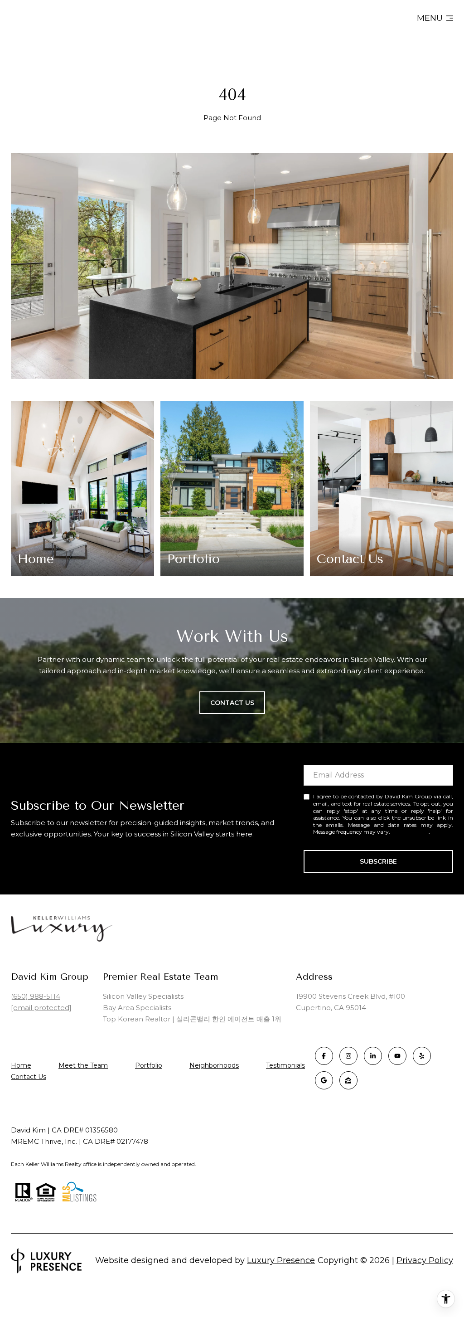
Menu (430, 18)
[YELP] (422, 1056)
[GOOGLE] (324, 1080)
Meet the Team (83, 1065)
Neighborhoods (214, 1065)
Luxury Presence (281, 1260)
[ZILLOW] (348, 1080)
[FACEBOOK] (324, 1056)
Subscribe (378, 861)
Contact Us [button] (232, 703)
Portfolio (148, 1065)
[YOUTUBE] (397, 1056)
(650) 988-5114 (35, 996)
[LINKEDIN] (373, 1056)
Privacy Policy (410, 831)
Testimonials (285, 1065)
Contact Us (28, 1077)
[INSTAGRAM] (348, 1056)
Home (21, 1065)
